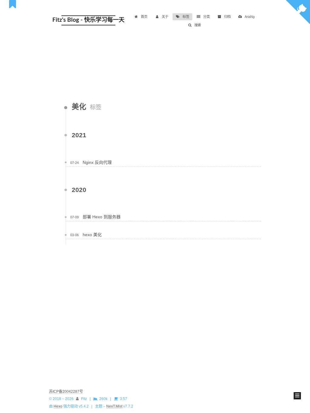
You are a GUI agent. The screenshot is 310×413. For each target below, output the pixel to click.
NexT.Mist (114, 406)
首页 (144, 16)
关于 (165, 16)
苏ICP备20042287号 (66, 391)
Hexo (58, 406)
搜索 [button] (197, 25)
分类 (206, 16)
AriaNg (250, 16)
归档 (227, 16)
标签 (186, 16)
